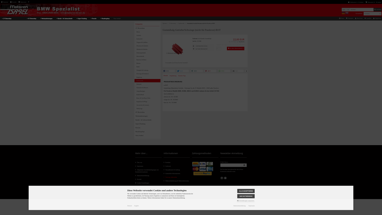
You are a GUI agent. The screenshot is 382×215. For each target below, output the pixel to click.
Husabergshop (105, 18)
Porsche (94, 18)
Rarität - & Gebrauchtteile (64, 18)
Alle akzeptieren (246, 191)
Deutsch (129, 206)
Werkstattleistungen (46, 18)
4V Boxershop (32, 18)
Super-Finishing (82, 18)
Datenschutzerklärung (239, 206)
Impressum (251, 206)
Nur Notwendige (246, 196)
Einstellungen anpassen (246, 200)
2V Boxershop (7, 18)
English (136, 206)
